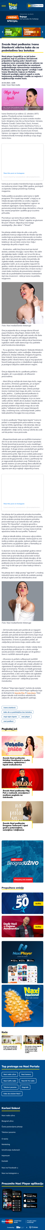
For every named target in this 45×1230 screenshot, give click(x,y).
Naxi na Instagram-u (10, 1173)
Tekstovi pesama (9, 1087)
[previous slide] (2, 32)
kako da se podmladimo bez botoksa (17, 712)
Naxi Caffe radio (9, 1081)
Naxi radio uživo (9, 1074)
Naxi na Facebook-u (10, 1168)
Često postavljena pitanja (12, 1127)
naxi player (25, 717)
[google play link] (30, 1195)
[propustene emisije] (22, 903)
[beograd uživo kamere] (22, 861)
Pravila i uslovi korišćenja (31, 1221)
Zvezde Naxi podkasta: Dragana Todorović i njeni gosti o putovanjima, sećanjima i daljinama (15, 826)
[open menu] (4, 6)
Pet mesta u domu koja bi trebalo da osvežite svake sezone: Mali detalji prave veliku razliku (33, 1049)
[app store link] (30, 1200)
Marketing (6, 1144)
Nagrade (25, 1087)
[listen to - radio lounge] (32, 31)
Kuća (5, 1032)
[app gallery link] (30, 1206)
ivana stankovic (9, 708)
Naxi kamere (26, 1074)
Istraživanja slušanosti (11, 1150)
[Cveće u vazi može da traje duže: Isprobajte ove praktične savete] (12, 1040)
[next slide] (42, 32)
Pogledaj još (9, 729)
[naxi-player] (22, 962)
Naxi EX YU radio (28, 1081)
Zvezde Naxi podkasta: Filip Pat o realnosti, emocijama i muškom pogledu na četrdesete (16, 794)
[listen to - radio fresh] (13, 31)
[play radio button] (35, 6)
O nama (5, 1139)
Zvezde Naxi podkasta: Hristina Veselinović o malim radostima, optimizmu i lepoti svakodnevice (16, 761)
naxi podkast (8, 721)
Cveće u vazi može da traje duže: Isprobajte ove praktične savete (10, 1047)
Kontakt (5, 1161)
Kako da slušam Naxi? (12, 1094)
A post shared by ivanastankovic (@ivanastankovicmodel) (23, 177)
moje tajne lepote (10, 717)
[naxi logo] (13, 6)
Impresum (6, 1155)
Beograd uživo (7, 1121)
